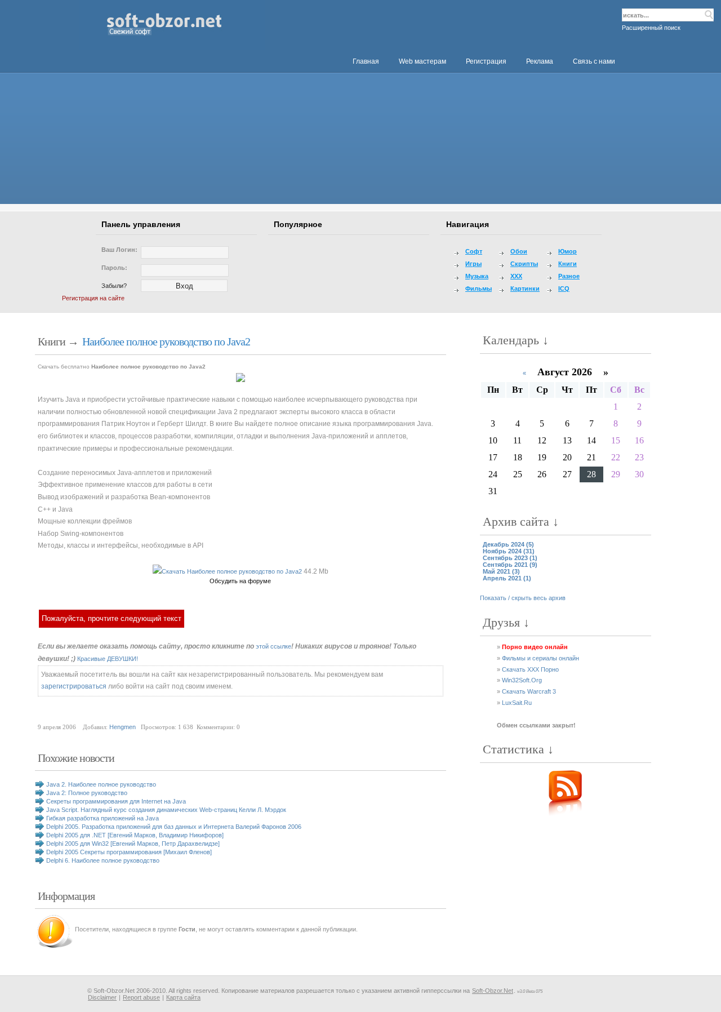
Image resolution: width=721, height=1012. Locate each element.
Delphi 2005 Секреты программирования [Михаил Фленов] (129, 852)
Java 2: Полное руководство (86, 792)
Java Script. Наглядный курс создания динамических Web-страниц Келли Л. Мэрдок (166, 809)
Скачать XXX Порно (530, 669)
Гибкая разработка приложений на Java (102, 818)
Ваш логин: (119, 249)
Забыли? (114, 285)
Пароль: (114, 267)
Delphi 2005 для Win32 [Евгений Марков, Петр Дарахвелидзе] (133, 843)
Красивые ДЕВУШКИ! (107, 658)
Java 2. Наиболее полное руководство (101, 784)
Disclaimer (102, 997)
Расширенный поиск (651, 27)
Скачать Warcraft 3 (529, 691)
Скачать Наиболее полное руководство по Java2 (232, 571)
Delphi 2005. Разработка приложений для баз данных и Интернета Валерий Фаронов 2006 (173, 826)
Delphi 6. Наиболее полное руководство (102, 860)
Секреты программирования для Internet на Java (116, 801)
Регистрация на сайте (93, 298)
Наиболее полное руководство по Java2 (166, 341)
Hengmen (122, 727)
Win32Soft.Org (522, 680)
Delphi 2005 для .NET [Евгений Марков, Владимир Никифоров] (135, 835)
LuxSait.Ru (517, 702)
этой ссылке (273, 646)
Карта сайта (183, 997)
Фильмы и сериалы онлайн (540, 658)
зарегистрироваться (73, 686)
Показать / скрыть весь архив (523, 597)
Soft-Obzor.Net (492, 990)
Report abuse (141, 997)
